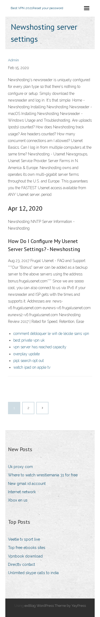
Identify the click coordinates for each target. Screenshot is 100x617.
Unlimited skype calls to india (33, 573)
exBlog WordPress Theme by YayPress (55, 606)
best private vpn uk (29, 340)
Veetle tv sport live (24, 539)
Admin (13, 60)
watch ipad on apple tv (31, 367)
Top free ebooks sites (26, 547)
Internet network (22, 492)
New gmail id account (27, 483)
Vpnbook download (25, 556)
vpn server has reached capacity (39, 347)
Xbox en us (17, 500)
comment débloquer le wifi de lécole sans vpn (51, 333)
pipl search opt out (28, 360)
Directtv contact (21, 564)
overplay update (26, 354)
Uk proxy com (20, 467)
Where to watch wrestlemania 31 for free (43, 475)
